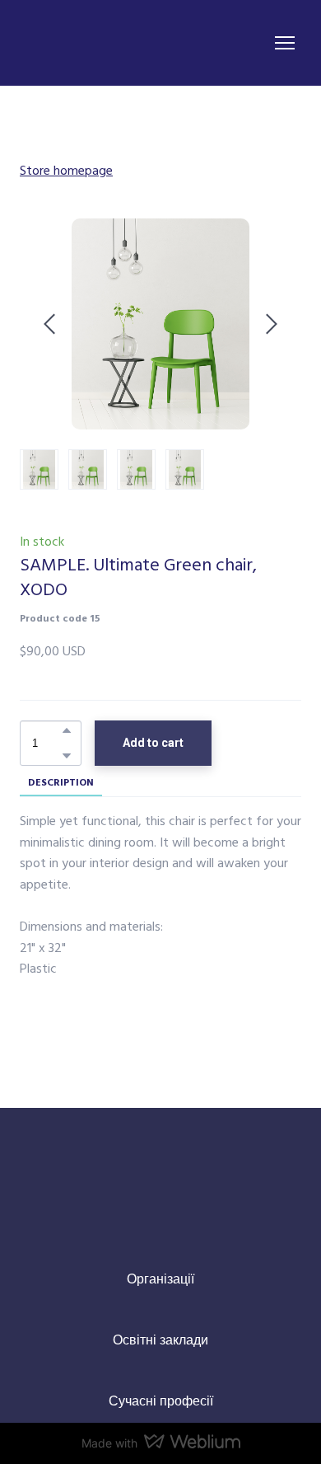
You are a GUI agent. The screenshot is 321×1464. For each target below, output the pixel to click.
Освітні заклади (160, 1339)
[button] (67, 730)
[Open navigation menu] (284, 42)
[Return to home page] (92, 43)
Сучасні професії (161, 1400)
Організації (160, 1278)
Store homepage (66, 170)
